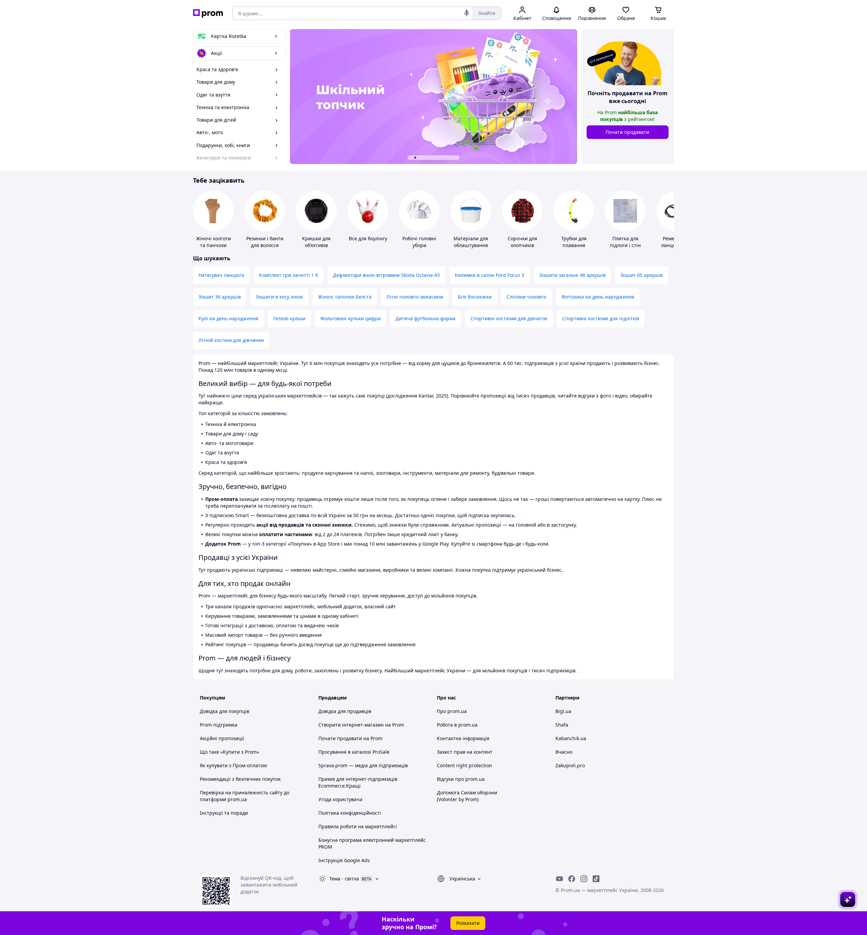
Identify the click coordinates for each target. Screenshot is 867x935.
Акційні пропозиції (222, 738)
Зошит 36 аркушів (219, 296)
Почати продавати (627, 132)
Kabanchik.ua (570, 738)
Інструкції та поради (224, 813)
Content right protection (464, 765)
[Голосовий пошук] (466, 13)
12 (456, 158)
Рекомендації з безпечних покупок (240, 779)
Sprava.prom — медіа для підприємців (363, 765)
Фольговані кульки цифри (350, 318)
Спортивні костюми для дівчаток (508, 318)
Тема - (344, 878)
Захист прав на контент (464, 752)
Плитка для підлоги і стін (625, 241)
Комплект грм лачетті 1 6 (288, 275)
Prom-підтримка (218, 724)
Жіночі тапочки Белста (345, 296)
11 (452, 158)
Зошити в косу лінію (279, 296)
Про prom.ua (452, 711)
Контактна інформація (463, 738)
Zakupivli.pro (570, 765)
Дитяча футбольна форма (426, 318)
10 (448, 158)
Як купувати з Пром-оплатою (233, 765)
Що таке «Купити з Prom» (229, 752)
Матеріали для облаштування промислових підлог (470, 248)
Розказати (468, 923)
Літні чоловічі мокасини (414, 296)
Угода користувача (340, 799)
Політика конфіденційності (349, 813)
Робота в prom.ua (457, 724)
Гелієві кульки (289, 318)
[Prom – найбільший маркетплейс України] (208, 13)
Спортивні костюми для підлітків (600, 318)
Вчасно (563, 752)
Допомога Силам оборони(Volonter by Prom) (467, 795)
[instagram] (584, 879)
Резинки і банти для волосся (264, 241)
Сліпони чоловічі (527, 296)
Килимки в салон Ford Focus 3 (489, 275)
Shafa (561, 724)
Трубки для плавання (574, 241)
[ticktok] (596, 879)
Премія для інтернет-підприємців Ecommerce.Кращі (357, 782)
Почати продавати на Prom (350, 738)
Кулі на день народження (228, 318)
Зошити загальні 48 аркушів (572, 275)
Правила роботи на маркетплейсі (357, 826)
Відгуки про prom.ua (461, 779)
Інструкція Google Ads (344, 860)
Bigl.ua (563, 711)
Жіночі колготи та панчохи (213, 241)
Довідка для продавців (344, 711)
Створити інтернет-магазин (351, 724)
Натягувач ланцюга (221, 275)
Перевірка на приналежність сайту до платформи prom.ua (244, 795)
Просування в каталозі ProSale (353, 752)
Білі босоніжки (475, 296)
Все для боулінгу (368, 238)
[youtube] (559, 879)
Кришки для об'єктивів (316, 241)
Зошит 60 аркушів (641, 275)
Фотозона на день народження (598, 296)
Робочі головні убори (419, 241)
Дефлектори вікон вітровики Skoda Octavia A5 (386, 275)
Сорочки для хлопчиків (522, 241)
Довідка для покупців (224, 711)
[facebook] (572, 879)
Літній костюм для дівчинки (231, 340)
